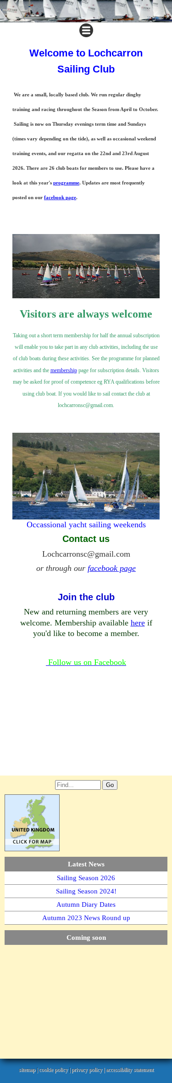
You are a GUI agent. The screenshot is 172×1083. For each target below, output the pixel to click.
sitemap (27, 1069)
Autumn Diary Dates (86, 904)
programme (66, 182)
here (138, 622)
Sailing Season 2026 (86, 878)
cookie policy (53, 1069)
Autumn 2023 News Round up (86, 917)
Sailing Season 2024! (86, 891)
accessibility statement (130, 1069)
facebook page (60, 197)
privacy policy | (89, 1069)
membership (63, 370)
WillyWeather (46, 1049)
